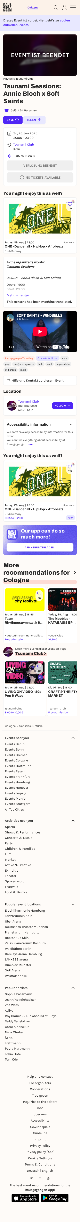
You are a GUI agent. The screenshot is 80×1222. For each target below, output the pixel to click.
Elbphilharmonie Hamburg (25, 910)
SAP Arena (12, 970)
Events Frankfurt (17, 777)
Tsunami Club (23, 144)
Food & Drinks (16, 892)
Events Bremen (16, 755)
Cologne (10, 726)
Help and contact (40, 1076)
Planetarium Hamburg (22, 932)
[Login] (64, 7)
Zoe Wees (12, 1005)
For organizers (40, 1083)
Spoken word (14, 881)
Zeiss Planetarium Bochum (25, 943)
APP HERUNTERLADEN (49, 548)
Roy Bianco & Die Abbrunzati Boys (30, 1016)
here (30, 444)
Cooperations (40, 1089)
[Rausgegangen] (7, 7)
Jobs (40, 1108)
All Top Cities (14, 809)
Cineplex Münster (18, 965)
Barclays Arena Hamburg (23, 954)
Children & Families (20, 849)
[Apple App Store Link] (25, 1198)
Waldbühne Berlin (18, 949)
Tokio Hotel (13, 1054)
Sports (10, 827)
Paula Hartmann (17, 1048)
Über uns (40, 1114)
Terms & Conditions (40, 1164)
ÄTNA (9, 1038)
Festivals (11, 887)
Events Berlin (15, 744)
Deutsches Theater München (26, 927)
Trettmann (13, 1043)
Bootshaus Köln (17, 938)
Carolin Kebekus (17, 1027)
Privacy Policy (40, 1146)
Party (9, 843)
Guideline (40, 1133)
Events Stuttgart (17, 804)
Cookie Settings (40, 1158)
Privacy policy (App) (40, 1152)
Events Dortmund (18, 766)
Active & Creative (18, 865)
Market (10, 859)
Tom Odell (12, 1059)
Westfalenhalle (16, 976)
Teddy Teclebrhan (17, 1021)
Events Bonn (14, 749)
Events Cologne (16, 760)
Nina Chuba (14, 1032)
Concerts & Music (48, 358)
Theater (10, 876)
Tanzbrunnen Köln (18, 916)
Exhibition (13, 870)
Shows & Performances (22, 832)
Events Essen (15, 771)
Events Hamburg (17, 782)
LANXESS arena (16, 959)
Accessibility (40, 1120)
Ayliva (9, 1010)
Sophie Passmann (18, 994)
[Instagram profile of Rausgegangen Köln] (32, 1178)
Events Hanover (16, 788)
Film (8, 854)
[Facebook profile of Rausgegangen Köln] (40, 1178)
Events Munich (16, 798)
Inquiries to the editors (40, 1102)
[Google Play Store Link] (55, 1198)
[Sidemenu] (73, 7)
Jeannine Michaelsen (21, 1000)
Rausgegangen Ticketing (19, 358)
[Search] (55, 7)
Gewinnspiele (40, 1127)
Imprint (40, 1139)
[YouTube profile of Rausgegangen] (48, 1178)
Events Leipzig (15, 793)
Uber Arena (13, 921)
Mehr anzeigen (18, 295)
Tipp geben (40, 1095)
